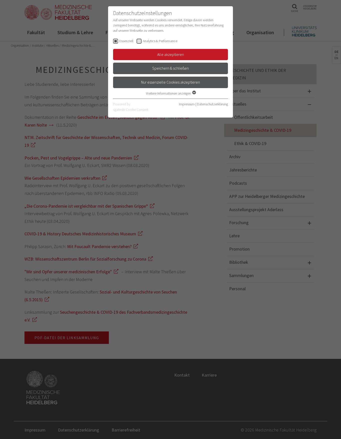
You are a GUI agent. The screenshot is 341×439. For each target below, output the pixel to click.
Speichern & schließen (170, 68)
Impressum (187, 104)
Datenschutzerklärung (212, 104)
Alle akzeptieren (170, 54)
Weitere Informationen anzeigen (169, 93)
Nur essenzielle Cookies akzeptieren (170, 82)
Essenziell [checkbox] (126, 41)
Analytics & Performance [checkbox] (160, 41)
